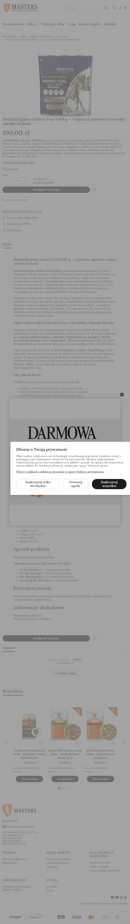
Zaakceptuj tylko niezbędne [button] (38, 484)
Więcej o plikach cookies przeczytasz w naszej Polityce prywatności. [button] (60, 471)
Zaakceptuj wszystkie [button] (109, 484)
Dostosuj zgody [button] (75, 484)
